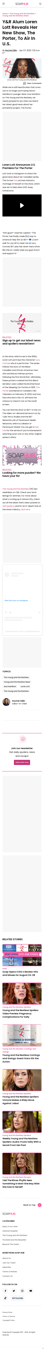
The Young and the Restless (15, 488)
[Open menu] (3, 3)
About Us (6, 1258)
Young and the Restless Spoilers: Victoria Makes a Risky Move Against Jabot (20, 1100)
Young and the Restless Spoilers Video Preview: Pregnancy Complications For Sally (20, 1013)
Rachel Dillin (11, 50)
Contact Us (7, 1276)
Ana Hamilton (10, 686)
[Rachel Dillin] (7, 702)
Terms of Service (8, 1316)
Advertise (6, 1267)
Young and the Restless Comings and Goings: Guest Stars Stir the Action (21, 1058)
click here (25, 509)
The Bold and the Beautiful (14, 1240)
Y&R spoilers (8, 506)
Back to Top (29, 1205)
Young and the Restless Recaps (16, 1177)
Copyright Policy (8, 1320)
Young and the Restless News (17, 682)
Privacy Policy (7, 1312)
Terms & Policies (9, 1271)
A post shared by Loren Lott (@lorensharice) (22, 631)
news (4, 968)
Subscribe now (22, 762)
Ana (16, 180)
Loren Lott (25, 686)
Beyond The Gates (10, 1244)
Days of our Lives (9, 1226)
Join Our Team (9, 1263)
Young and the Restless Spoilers (16, 1007)
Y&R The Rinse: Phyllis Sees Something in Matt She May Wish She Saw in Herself (21, 1183)
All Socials (17, 1298)
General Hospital (10, 1231)
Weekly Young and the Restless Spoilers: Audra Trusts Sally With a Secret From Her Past (21, 1142)
